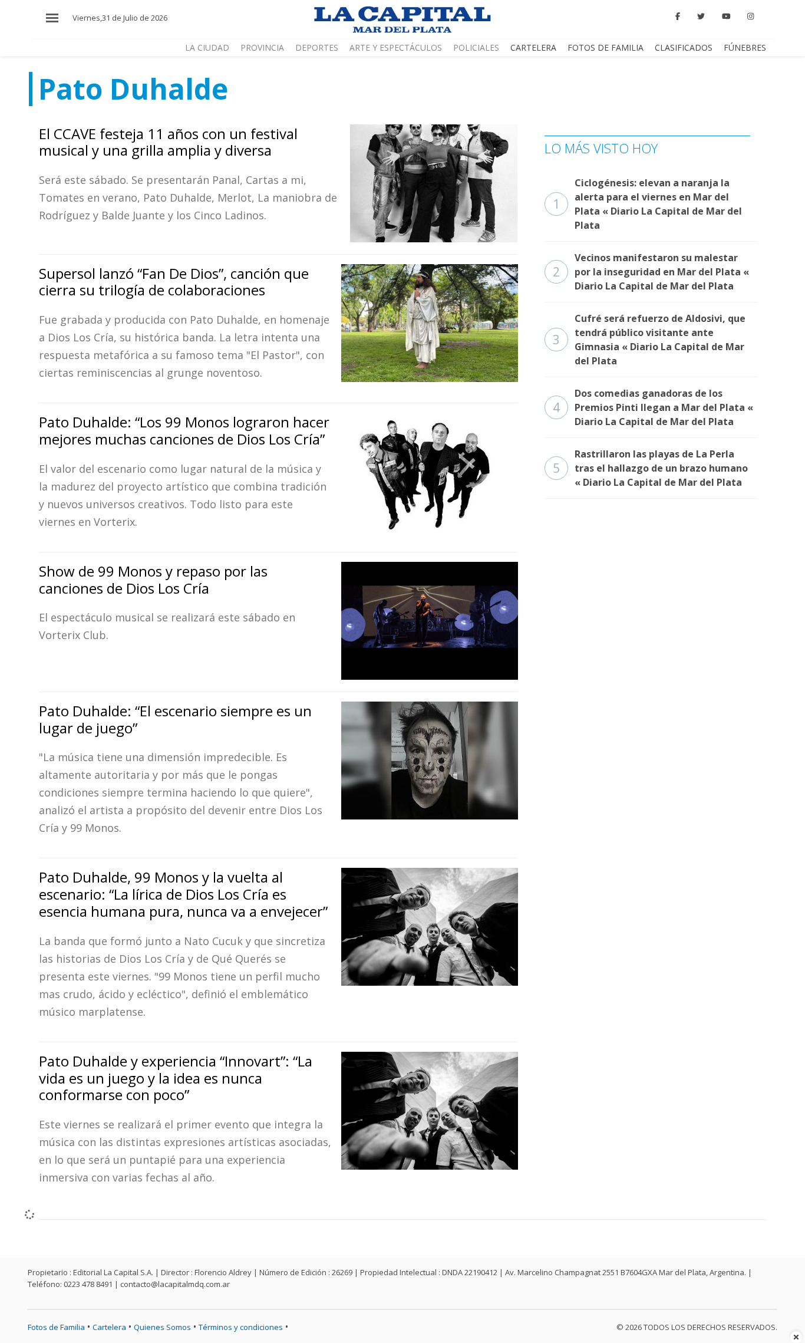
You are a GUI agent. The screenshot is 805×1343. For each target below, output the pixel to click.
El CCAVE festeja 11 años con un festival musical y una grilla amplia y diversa (168, 142)
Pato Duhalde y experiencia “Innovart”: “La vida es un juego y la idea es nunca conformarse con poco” (175, 1078)
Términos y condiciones (241, 1327)
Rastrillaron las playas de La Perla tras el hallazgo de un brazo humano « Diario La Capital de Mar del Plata (650, 468)
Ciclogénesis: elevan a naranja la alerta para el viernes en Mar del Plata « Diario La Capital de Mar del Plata (647, 204)
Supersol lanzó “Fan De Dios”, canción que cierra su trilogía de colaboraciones (174, 282)
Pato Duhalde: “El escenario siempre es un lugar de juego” (175, 719)
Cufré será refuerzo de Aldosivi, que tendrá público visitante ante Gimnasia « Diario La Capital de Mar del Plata (649, 339)
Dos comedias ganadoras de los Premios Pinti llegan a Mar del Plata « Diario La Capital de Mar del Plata (653, 407)
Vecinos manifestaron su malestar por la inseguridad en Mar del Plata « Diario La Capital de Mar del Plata (651, 271)
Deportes (316, 47)
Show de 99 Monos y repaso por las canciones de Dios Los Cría (153, 579)
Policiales (476, 47)
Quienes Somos (162, 1327)
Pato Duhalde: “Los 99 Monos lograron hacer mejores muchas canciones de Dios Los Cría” (184, 430)
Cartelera (533, 47)
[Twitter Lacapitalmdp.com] (701, 16)
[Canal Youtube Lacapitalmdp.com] (726, 16)
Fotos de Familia (606, 47)
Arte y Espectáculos (395, 47)
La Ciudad (207, 47)
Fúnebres (745, 47)
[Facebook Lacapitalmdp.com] (678, 16)
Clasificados (683, 47)
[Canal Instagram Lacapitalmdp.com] (750, 16)
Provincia (262, 47)
